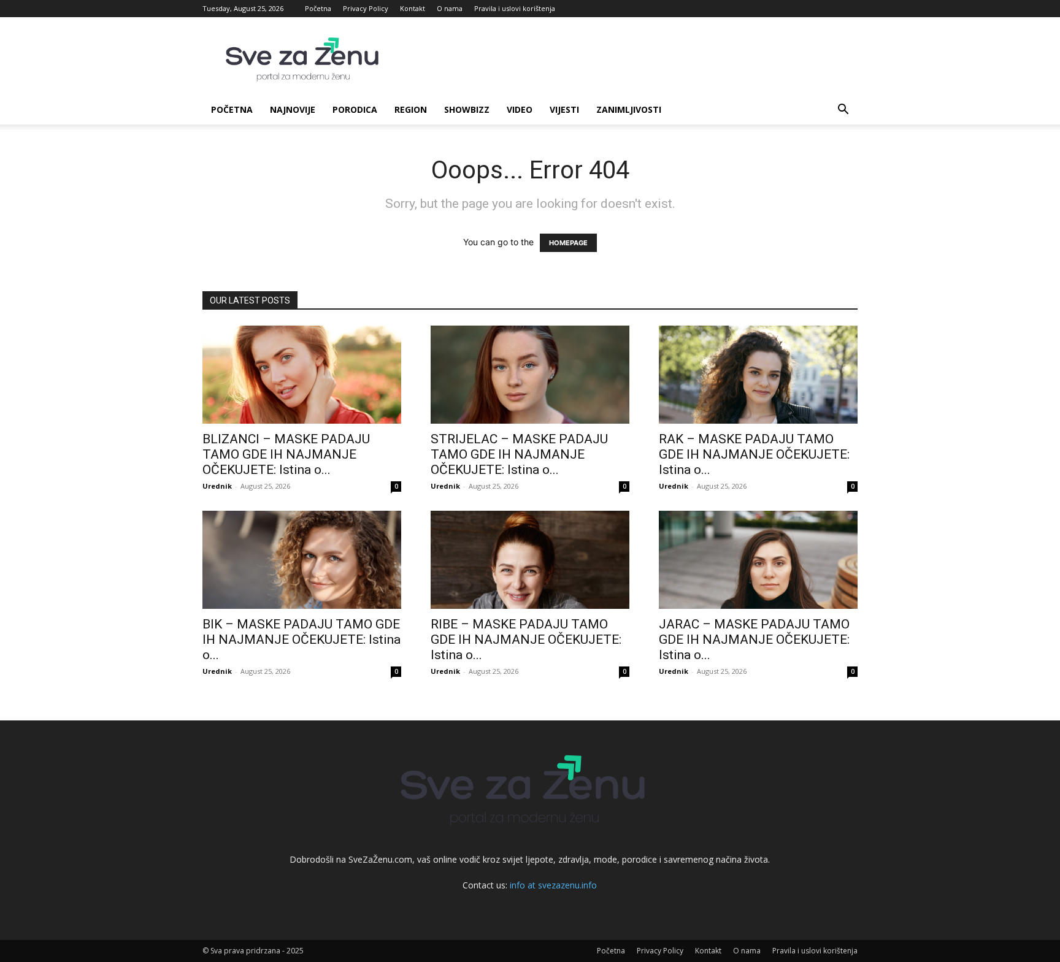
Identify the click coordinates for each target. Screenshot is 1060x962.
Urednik (217, 486)
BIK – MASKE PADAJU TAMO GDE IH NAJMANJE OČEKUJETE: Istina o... (301, 639)
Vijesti (564, 109)
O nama (450, 8)
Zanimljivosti (628, 109)
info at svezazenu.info (553, 885)
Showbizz (467, 109)
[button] (843, 110)
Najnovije (292, 109)
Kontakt (412, 8)
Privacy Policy (365, 8)
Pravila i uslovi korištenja (514, 8)
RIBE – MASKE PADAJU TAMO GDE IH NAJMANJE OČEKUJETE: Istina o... (526, 639)
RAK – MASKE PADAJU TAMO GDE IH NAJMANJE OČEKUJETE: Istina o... (754, 454)
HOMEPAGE (568, 243)
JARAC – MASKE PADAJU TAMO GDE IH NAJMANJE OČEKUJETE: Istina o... (754, 639)
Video (519, 109)
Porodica (354, 109)
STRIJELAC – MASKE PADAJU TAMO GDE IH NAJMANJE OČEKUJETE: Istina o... (519, 454)
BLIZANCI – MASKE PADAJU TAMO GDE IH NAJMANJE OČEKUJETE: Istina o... (286, 454)
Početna (318, 8)
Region (410, 109)
